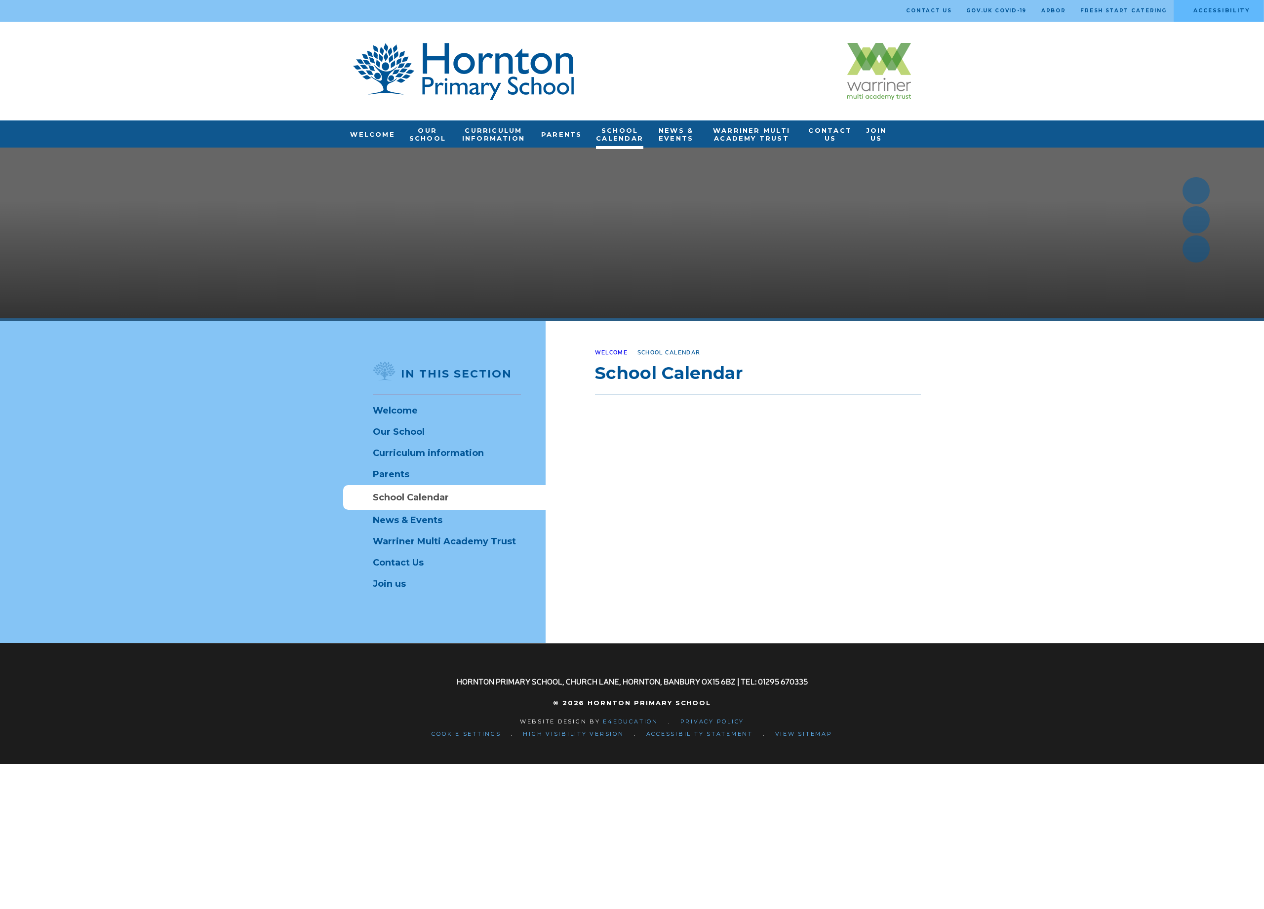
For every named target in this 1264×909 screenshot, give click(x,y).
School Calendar (668, 352)
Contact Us (398, 562)
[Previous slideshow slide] (1196, 190)
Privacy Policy (712, 721)
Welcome (611, 352)
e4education (630, 721)
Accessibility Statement (699, 733)
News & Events (407, 520)
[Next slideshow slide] (1196, 219)
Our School (399, 431)
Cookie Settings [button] (466, 733)
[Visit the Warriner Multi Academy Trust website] (879, 71)
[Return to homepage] (463, 71)
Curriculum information (428, 453)
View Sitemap (803, 733)
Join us (389, 583)
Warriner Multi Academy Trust (444, 541)
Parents (391, 474)
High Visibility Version (573, 733)
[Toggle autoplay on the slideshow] (1196, 249)
